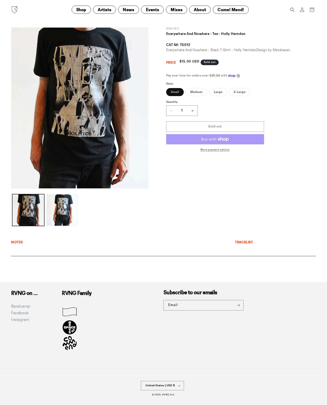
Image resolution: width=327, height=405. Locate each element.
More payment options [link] (215, 150)
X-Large (242, 93)
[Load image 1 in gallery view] (28, 210)
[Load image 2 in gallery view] (62, 210)
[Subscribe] (238, 305)
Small (177, 93)
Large (220, 93)
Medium (198, 93)
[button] (292, 10)
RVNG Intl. (168, 395)
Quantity (172, 102)
